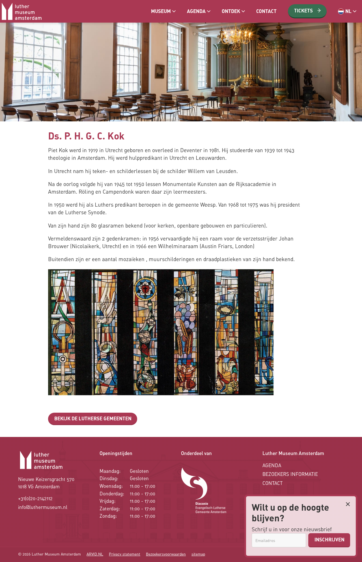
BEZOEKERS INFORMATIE (290, 474)
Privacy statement (124, 554)
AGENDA (271, 465)
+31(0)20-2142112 (35, 498)
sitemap (198, 554)
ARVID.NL (95, 554)
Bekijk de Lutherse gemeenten (93, 418)
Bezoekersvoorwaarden (166, 554)
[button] (163, 11)
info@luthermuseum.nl (42, 507)
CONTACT (272, 483)
